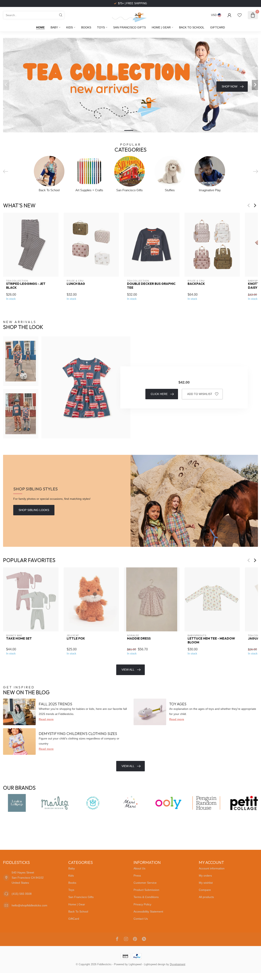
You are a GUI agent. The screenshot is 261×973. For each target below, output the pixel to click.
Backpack (196, 284)
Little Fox (76, 639)
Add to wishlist (199, 394)
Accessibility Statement (148, 911)
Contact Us (141, 918)
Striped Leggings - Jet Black (25, 285)
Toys (101, 27)
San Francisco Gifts (129, 27)
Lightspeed (135, 964)
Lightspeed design (154, 964)
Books (86, 27)
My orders (205, 875)
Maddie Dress (139, 639)
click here (159, 394)
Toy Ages (177, 704)
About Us (139, 868)
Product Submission (146, 889)
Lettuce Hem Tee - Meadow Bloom (211, 640)
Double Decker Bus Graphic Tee (151, 285)
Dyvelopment (177, 964)
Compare (205, 889)
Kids (69, 27)
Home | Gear (161, 27)
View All (128, 669)
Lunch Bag (76, 284)
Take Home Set (19, 639)
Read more (46, 719)
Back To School (191, 27)
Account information (212, 868)
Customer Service (145, 882)
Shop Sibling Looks (34, 510)
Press (137, 875)
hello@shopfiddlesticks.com (29, 905)
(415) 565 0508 (22, 893)
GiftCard (217, 27)
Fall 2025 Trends (55, 704)
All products (206, 897)
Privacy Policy (142, 904)
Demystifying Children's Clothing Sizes (78, 733)
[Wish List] (240, 15)
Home (40, 27)
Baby (54, 27)
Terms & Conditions (146, 897)
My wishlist (206, 882)
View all (128, 766)
